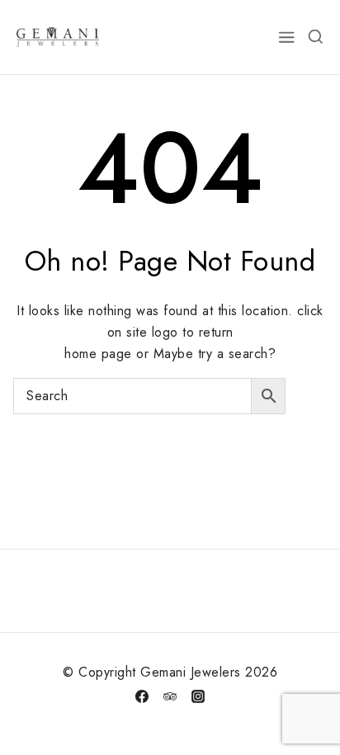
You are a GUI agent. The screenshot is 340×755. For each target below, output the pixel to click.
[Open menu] (287, 37)
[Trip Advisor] (170, 696)
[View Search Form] (315, 37)
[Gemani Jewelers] (58, 36)
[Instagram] (198, 696)
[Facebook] (142, 696)
